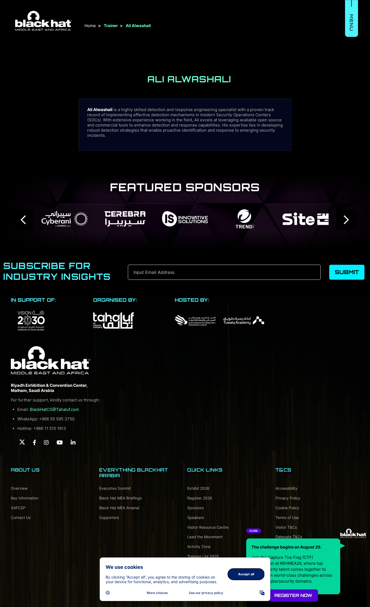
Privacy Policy (287, 498)
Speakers (195, 517)
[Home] (51, 360)
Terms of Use (287, 517)
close (253, 530)
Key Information (24, 498)
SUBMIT (347, 272)
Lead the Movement (205, 536)
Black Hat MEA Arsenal (119, 507)
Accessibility (286, 488)
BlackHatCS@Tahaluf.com (54, 409)
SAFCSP (18, 507)
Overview (19, 488)
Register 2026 (199, 498)
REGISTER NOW (293, 595)
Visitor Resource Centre (208, 527)
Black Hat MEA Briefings (120, 498)
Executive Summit (115, 488)
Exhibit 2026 (198, 488)
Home (90, 25)
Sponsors (195, 507)
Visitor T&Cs (286, 527)
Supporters (109, 517)
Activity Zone (198, 546)
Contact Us (21, 517)
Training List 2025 (203, 556)
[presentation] (24, 220)
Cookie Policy (287, 507)
